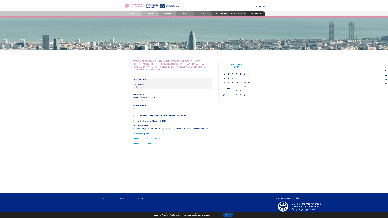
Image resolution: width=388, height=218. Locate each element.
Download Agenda (141, 134)
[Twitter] (386, 71)
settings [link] (207, 216)
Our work (167, 13)
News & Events (256, 13)
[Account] (256, 6)
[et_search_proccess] (264, 4)
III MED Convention (238, 13)
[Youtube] (386, 75)
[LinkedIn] (386, 80)
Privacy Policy (146, 199)
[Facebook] (386, 67)
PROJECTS (185, 13)
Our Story (150, 13)
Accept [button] (228, 215)
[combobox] (253, 4)
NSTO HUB (202, 13)
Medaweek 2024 (140, 108)
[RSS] (386, 84)
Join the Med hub (220, 13)
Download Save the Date (143, 143)
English (264, 6)
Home (132, 13)
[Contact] (260, 6)
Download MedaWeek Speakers (146, 138)
